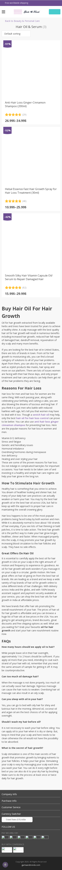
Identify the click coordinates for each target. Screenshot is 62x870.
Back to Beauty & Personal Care (22, 20)
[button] (16, 34)
